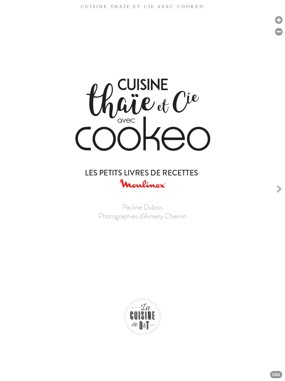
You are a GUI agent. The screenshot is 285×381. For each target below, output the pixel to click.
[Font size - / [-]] (278, 32)
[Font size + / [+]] (278, 20)
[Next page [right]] (279, 190)
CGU (276, 374)
